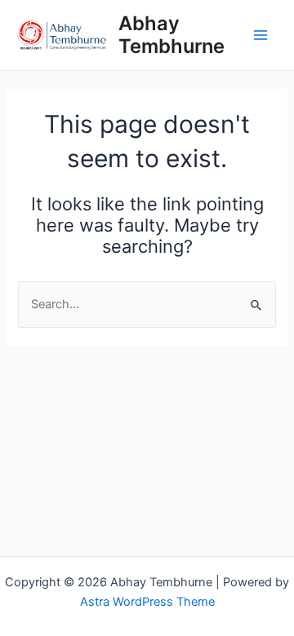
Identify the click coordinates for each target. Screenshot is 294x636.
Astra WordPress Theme (147, 601)
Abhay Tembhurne (171, 34)
